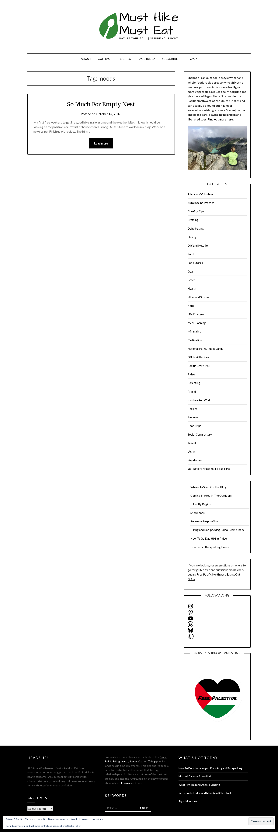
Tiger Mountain (188, 801)
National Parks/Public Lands (205, 348)
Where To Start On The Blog (208, 487)
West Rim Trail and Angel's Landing (199, 784)
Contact (105, 58)
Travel (192, 443)
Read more (101, 143)
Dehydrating (196, 228)
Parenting (194, 383)
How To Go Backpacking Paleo (209, 547)
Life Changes (196, 314)
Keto (191, 305)
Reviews (193, 417)
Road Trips (194, 425)
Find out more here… (221, 119)
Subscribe (170, 58)
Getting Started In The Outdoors (211, 495)
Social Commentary (200, 434)
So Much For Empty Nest (101, 104)
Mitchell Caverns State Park (195, 776)
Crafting (193, 219)
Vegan (192, 451)
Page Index (146, 58)
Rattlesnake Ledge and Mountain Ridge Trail (205, 793)
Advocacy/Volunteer (200, 194)
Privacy (191, 58)
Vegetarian (195, 460)
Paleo (191, 374)
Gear (191, 271)
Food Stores (195, 262)
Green (191, 280)
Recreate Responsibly (204, 521)
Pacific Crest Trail (199, 365)
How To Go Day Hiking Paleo (208, 538)
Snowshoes (197, 512)
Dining (192, 237)
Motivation (195, 340)
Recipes (125, 58)
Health (192, 288)
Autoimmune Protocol (201, 202)
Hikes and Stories (198, 297)
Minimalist (194, 331)
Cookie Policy (74, 825)
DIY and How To (198, 245)
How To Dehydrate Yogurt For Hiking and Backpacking (210, 768)
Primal (192, 391)
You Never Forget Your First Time (209, 468)
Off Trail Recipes (198, 357)
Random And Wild (199, 400)
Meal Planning (197, 323)
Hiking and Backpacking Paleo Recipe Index (217, 529)
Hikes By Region (200, 504)
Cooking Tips (196, 211)
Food (191, 254)
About (86, 58)
